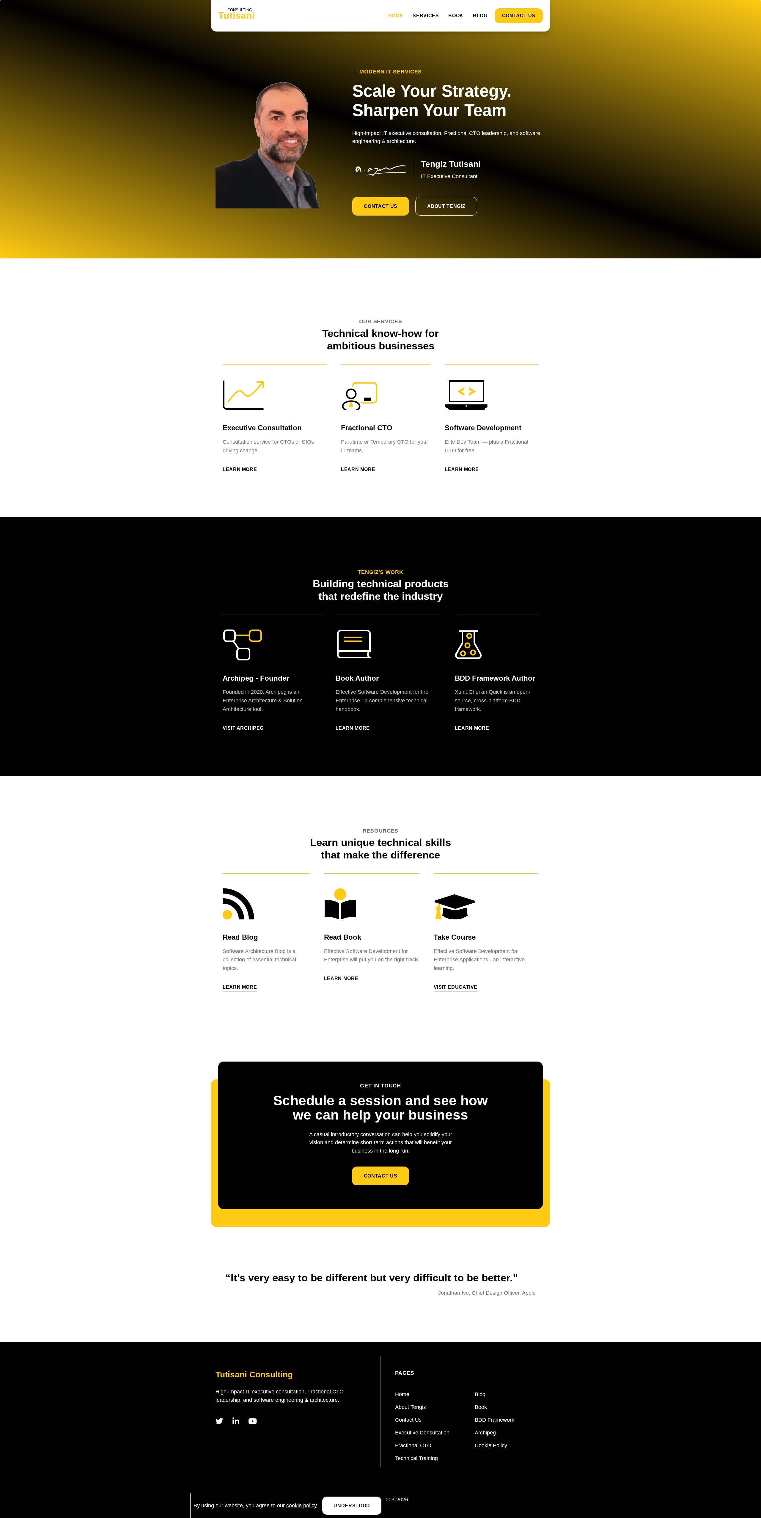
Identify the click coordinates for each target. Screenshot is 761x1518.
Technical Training (416, 1458)
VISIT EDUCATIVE (456, 987)
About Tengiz (410, 1407)
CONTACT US (518, 15)
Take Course (455, 937)
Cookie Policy (491, 1445)
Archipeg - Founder (256, 678)
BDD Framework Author (495, 678)
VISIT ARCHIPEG (243, 728)
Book (455, 15)
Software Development (483, 428)
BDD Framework (494, 1420)
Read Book (342, 937)
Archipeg (485, 1433)
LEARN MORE (240, 469)
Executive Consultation (262, 428)
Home (395, 15)
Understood (352, 1505)
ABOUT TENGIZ (446, 206)
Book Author (357, 678)
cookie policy (301, 1505)
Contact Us (408, 1420)
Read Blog (240, 937)
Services (426, 15)
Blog (480, 15)
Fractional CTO (366, 428)
